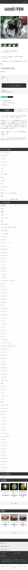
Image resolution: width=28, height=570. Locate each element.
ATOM (25, 561)
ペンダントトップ (8, 50)
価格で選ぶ (7, 51)
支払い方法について (8, 559)
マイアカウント (3, 552)
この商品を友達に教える (7, 100)
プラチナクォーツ (15, 50)
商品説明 (7, 110)
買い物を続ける (5, 104)
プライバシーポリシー (16, 561)
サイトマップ (4, 477)
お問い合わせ (3, 555)
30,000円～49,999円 (13, 51)
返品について (4, 90)
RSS (22, 561)
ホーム (2, 50)
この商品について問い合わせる (8, 102)
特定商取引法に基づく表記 (6, 91)
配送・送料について (16, 559)
